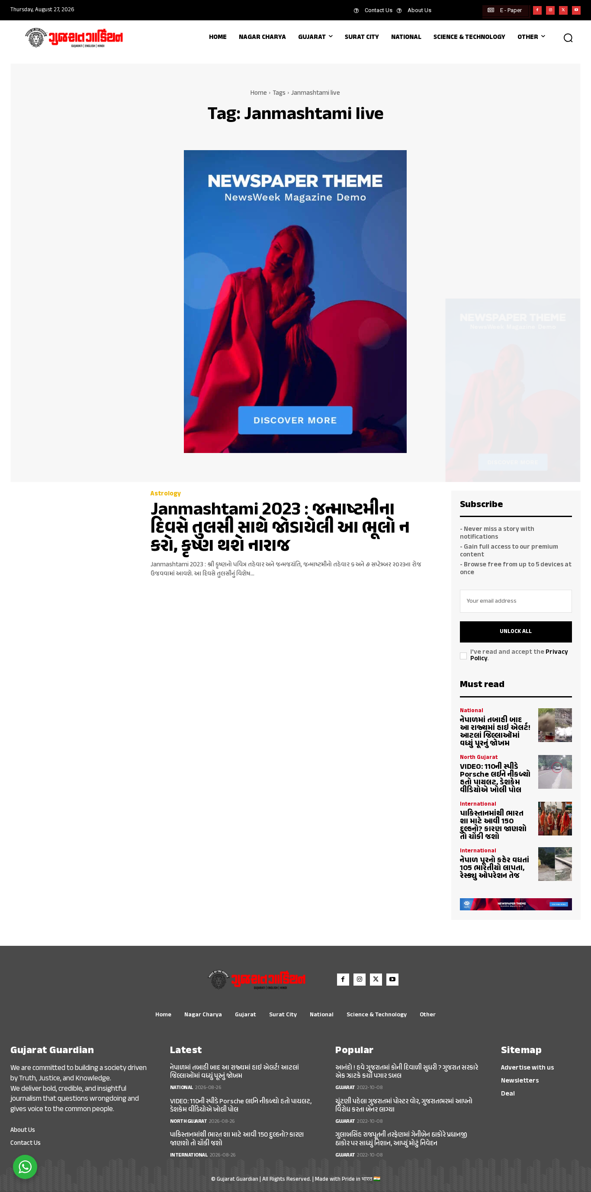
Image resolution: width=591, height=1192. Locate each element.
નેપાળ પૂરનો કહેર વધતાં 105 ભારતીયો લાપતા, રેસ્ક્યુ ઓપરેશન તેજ (494, 868)
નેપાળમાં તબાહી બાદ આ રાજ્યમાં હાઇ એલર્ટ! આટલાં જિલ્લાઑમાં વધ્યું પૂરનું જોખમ (495, 732)
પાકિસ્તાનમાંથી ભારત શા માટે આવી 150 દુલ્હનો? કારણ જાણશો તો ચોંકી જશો (493, 825)
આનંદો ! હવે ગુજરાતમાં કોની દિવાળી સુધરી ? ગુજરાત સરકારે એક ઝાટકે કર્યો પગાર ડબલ (406, 1072)
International (478, 804)
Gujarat (345, 1088)
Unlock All (516, 631)
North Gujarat (479, 758)
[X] (563, 10)
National (471, 711)
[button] (568, 37)
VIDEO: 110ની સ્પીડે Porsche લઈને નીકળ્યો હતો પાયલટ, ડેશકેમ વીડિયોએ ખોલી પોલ (495, 779)
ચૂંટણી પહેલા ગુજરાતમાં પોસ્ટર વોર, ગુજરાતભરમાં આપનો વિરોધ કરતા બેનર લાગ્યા (403, 1105)
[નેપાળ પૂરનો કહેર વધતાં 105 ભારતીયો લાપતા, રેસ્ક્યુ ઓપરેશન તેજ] (555, 864)
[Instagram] (550, 10)
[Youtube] (576, 10)
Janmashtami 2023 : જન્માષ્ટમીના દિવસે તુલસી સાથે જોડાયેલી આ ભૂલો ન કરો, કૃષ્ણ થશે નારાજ (280, 528)
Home (259, 93)
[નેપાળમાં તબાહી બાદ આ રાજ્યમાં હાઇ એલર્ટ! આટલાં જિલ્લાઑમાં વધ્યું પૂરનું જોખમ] (555, 725)
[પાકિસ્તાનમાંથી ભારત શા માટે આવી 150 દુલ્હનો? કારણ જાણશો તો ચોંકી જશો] (555, 818)
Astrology (166, 494)
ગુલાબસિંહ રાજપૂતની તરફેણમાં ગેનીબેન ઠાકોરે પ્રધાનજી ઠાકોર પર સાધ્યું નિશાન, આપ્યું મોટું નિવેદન (401, 1139)
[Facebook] (537, 10)
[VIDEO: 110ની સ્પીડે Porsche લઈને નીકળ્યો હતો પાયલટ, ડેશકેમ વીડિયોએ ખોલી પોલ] (555, 772)
